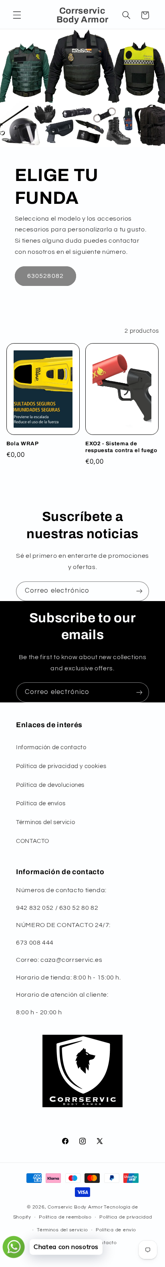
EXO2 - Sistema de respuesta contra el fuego (121, 446)
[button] (17, 15)
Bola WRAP (22, 443)
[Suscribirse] (139, 591)
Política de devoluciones (50, 785)
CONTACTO (32, 841)
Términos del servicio (45, 822)
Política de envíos (40, 803)
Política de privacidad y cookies (61, 766)
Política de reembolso (65, 1217)
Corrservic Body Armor (75, 1207)
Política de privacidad (125, 1217)
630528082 (45, 276)
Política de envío (116, 1230)
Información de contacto (51, 747)
